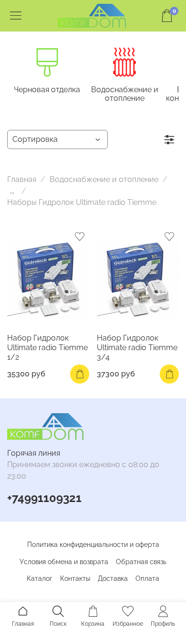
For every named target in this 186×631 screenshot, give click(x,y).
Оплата (147, 578)
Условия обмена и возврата (64, 562)
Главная (21, 179)
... (12, 191)
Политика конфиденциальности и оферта (93, 544)
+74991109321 (44, 498)
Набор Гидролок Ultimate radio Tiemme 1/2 (47, 347)
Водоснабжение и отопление (124, 94)
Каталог (39, 578)
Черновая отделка (47, 89)
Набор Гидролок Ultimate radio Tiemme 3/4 (137, 347)
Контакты (75, 578)
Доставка (113, 578)
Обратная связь (141, 562)
